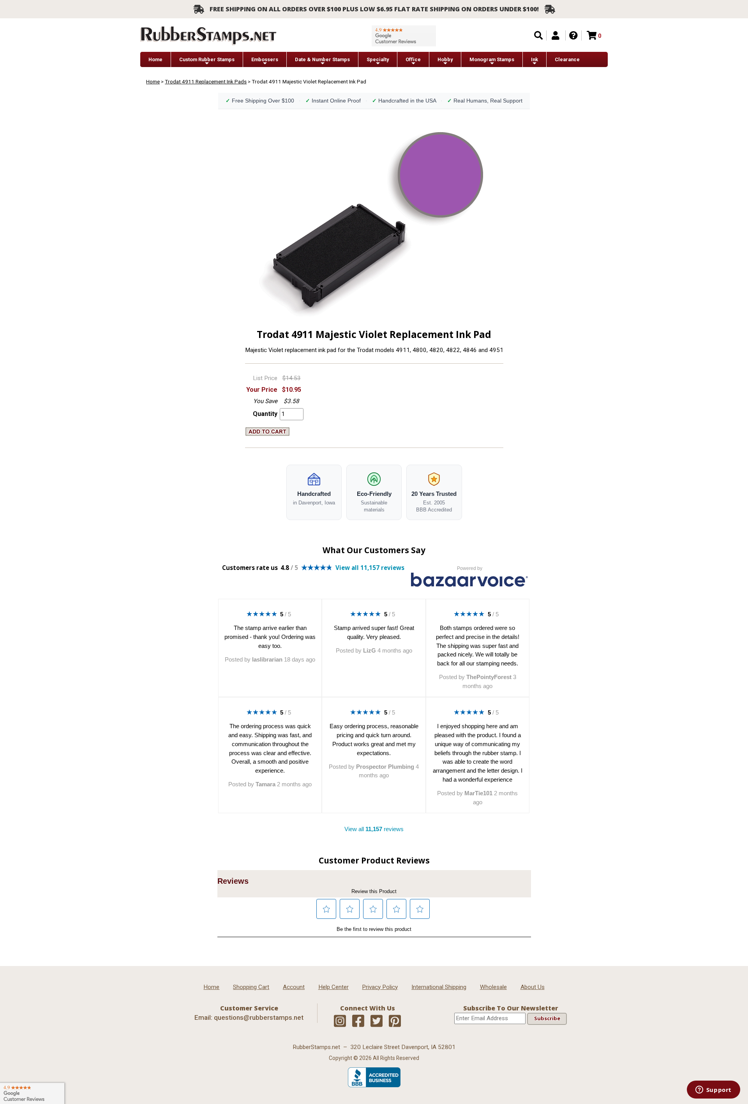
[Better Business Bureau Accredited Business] (374, 1085)
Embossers (264, 59)
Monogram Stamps (491, 59)
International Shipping (438, 987)
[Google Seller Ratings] (404, 35)
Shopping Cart (251, 987)
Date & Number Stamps (322, 59)
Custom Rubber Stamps (207, 59)
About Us (532, 987)
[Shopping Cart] (591, 35)
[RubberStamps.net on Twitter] (376, 1021)
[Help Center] (573, 35)
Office (413, 59)
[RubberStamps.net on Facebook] (358, 1021)
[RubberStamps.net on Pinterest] (395, 1021)
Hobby (445, 59)
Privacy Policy (380, 987)
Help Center (333, 987)
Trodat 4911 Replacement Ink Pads (206, 81)
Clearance (567, 59)
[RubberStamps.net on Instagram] (340, 1021)
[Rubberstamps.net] (208, 35)
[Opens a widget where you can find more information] (713, 1090)
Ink (534, 59)
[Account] (555, 35)
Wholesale (493, 987)
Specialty (378, 59)
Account (294, 987)
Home (155, 59)
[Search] (538, 35)
